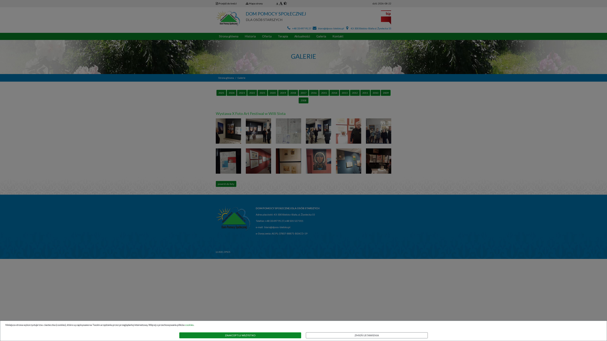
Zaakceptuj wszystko (240, 335)
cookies (189, 324)
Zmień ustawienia (367, 335)
